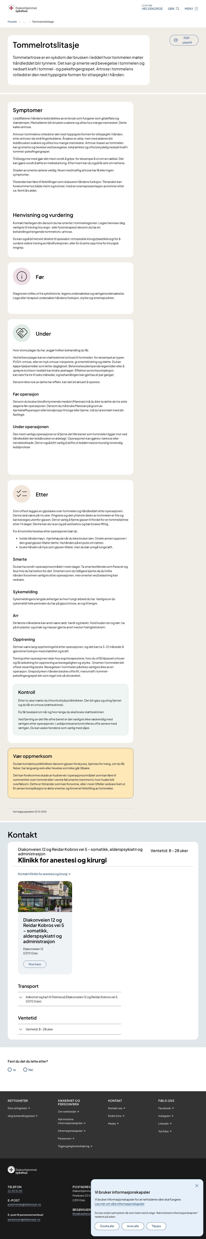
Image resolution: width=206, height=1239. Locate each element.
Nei (30, 1070)
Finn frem (35, 964)
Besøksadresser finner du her (90, 1213)
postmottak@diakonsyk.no (24, 1204)
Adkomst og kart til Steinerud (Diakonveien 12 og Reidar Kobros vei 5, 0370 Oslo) (72, 999)
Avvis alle (133, 1226)
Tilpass (156, 1226)
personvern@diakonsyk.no (24, 1219)
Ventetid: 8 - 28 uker (39, 1029)
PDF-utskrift (187, 40)
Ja (14, 1070)
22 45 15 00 (15, 1191)
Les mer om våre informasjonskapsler (120, 1204)
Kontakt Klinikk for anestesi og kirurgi (43, 874)
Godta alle (107, 1226)
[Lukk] (196, 1185)
